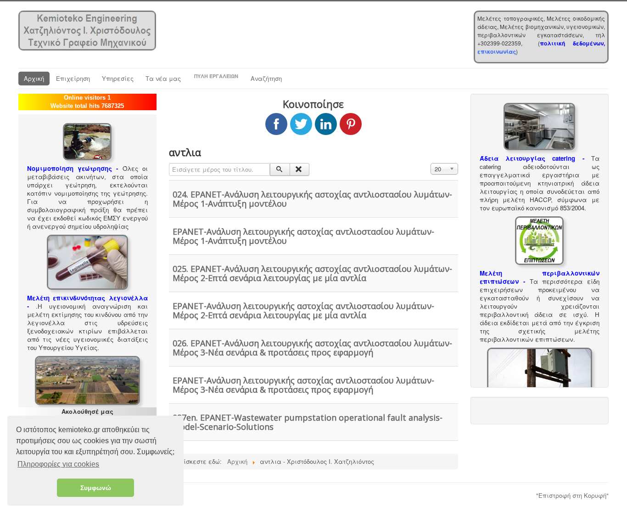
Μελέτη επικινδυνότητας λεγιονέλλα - (87, 301)
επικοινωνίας (496, 51)
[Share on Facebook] (276, 124)
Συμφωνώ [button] (95, 487)
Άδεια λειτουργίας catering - (532, 158)
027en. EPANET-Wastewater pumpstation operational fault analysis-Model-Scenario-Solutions (307, 422)
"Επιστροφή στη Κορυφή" (572, 495)
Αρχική (34, 78)
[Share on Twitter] (301, 124)
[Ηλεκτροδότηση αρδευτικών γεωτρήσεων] (539, 370)
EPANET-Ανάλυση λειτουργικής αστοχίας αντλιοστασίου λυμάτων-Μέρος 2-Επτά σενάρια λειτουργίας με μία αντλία (303, 310)
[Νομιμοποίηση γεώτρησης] (87, 140)
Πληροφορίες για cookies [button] (58, 464)
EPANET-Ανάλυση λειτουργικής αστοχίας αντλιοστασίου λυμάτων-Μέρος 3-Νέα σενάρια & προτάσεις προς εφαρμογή (303, 385)
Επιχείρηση (73, 78)
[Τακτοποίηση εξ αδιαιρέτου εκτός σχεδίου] (87, 379)
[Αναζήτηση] (280, 169)
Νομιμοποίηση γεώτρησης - (72, 168)
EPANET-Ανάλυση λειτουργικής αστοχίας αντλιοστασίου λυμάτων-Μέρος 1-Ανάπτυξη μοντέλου (303, 236)
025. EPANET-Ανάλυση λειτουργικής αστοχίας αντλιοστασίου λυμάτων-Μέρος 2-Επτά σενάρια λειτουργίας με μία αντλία (312, 273)
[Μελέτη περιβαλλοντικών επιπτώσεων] (539, 239)
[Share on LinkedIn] (326, 124)
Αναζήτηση (266, 78)
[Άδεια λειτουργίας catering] (539, 125)
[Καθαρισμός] (299, 169)
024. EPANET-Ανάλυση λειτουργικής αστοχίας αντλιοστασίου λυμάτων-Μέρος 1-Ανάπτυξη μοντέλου (312, 199)
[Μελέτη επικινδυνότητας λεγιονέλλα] (87, 261)
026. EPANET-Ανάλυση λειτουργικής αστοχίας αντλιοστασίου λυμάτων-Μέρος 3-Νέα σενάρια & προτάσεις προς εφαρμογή (312, 348)
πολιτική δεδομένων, (572, 43)
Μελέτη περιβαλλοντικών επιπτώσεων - (539, 277)
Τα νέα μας (163, 78)
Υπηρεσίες (118, 78)
